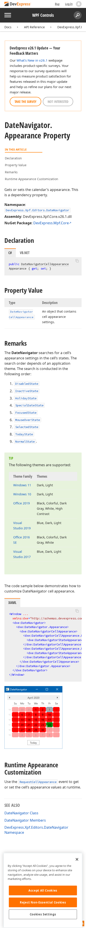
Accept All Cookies (42, 890)
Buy (57, 4)
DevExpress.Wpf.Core (51, 223)
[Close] (77, 859)
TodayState (24, 434)
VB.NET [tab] (25, 252)
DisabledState (26, 384)
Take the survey (25, 101)
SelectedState (26, 427)
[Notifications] (79, 4)
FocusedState (25, 413)
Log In (69, 4)
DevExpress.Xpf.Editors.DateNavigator (37, 210)
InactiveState (26, 391)
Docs (7, 27)
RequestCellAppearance (37, 782)
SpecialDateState (29, 405)
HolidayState (25, 398)
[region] (42, 890)
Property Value (15, 165)
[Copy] (77, 261)
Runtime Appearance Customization (31, 179)
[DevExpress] (17, 4)
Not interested (58, 101)
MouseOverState (27, 420)
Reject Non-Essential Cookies (43, 902)
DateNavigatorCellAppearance (45, 264)
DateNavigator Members (25, 820)
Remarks (11, 172)
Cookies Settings (43, 914)
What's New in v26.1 (32, 60)
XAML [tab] (12, 602)
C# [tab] (10, 252)
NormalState (25, 441)
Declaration (13, 158)
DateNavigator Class (21, 813)
